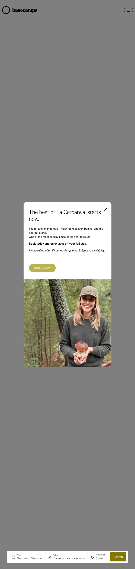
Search (118, 557)
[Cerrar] (106, 209)
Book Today (42, 268)
